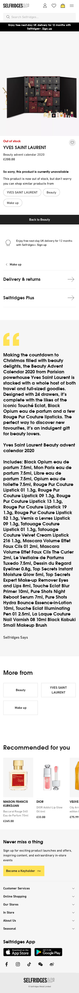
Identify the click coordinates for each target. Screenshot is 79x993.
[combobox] (42, 16)
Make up (15, 264)
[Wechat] (40, 967)
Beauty (21, 690)
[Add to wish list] (72, 142)
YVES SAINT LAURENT (24, 147)
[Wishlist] (54, 6)
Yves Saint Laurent (51, 377)
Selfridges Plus (18, 298)
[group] (39, 793)
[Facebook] (6, 967)
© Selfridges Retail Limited (39, 986)
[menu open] (72, 6)
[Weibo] (52, 967)
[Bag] (63, 6)
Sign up (47, 28)
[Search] (8, 17)
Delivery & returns (22, 279)
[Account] (45, 6)
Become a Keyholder (20, 871)
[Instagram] (18, 967)
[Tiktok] (29, 967)
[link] (17, 813)
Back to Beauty (39, 219)
